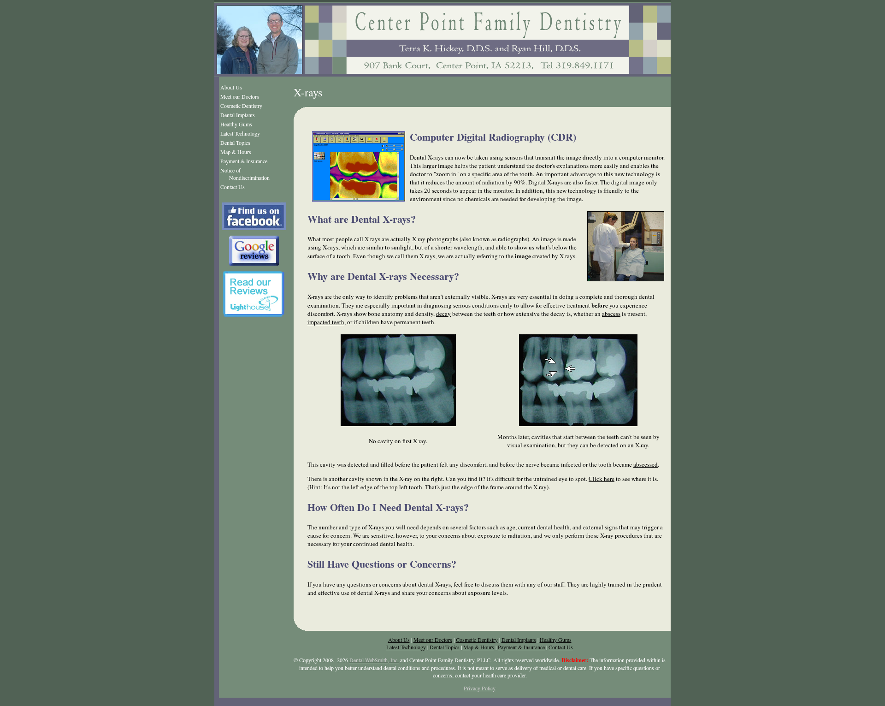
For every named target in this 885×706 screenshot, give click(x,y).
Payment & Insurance (243, 161)
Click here (601, 479)
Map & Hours (235, 151)
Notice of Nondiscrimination (245, 173)
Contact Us (232, 186)
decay (443, 313)
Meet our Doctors (239, 96)
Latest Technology (240, 133)
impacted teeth (325, 322)
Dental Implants (237, 115)
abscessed (645, 464)
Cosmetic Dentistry (241, 105)
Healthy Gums (236, 124)
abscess (611, 313)
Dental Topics (235, 142)
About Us (231, 87)
